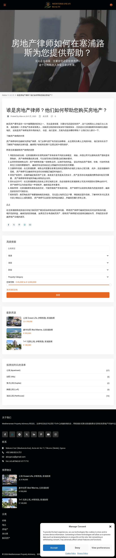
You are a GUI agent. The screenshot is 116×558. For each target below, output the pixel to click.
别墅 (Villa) (11, 377)
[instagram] (55, 434)
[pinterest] (41, 434)
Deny (77, 548)
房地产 (5, 529)
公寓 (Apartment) (14, 370)
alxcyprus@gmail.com (15, 457)
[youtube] (48, 434)
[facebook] (5, 434)
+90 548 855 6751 (14, 452)
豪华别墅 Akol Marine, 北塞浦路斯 (38, 330)
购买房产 (6, 538)
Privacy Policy (82, 553)
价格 (4, 520)
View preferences (101, 548)
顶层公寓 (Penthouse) (15, 396)
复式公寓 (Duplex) (14, 383)
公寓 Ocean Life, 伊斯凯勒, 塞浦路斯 (39, 318)
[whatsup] (12, 434)
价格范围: (10, 282)
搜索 (58, 295)
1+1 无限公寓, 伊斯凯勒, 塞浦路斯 (37, 341)
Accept (54, 548)
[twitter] (27, 434)
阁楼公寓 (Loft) (13, 389)
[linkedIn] (34, 434)
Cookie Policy (70, 553)
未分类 (5, 533)
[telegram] (19, 434)
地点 (4, 525)
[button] (110, 526)
